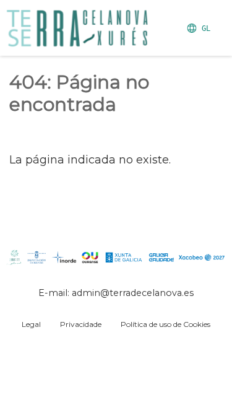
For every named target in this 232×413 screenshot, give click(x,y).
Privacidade (80, 324)
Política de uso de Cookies (165, 324)
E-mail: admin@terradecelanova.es (116, 292)
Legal (31, 324)
